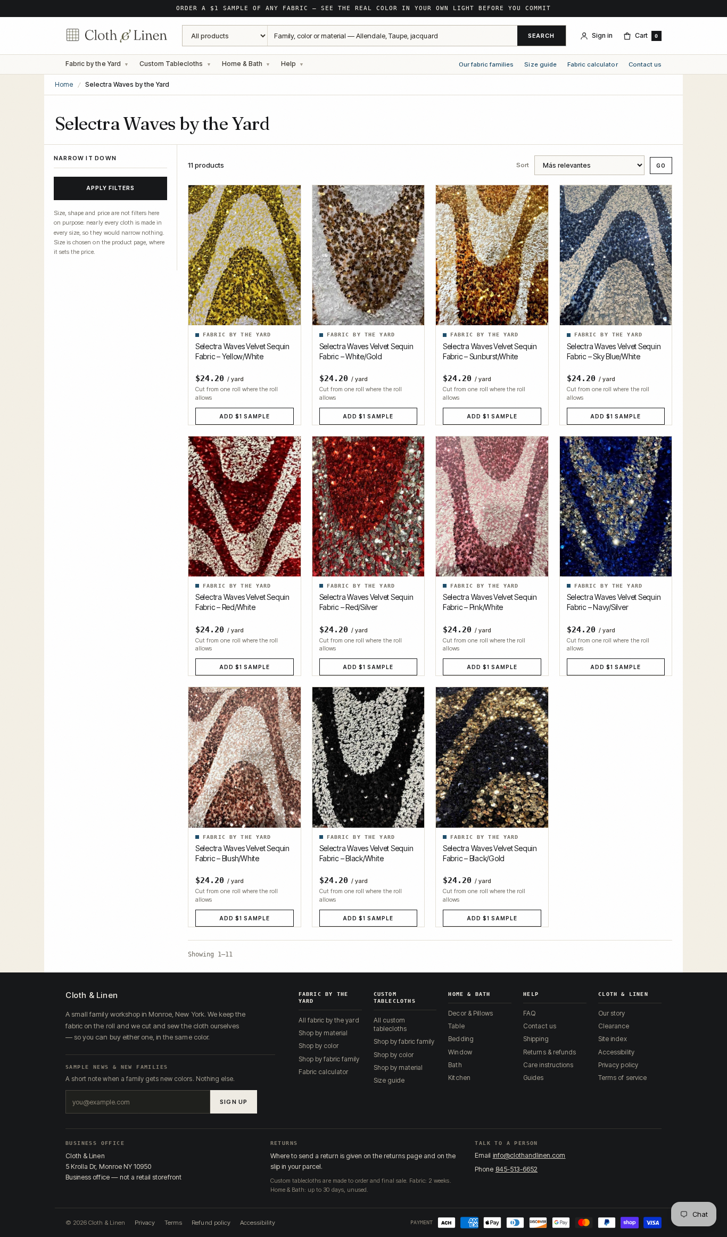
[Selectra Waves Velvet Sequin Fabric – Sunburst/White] (492, 255)
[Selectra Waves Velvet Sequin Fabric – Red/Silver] (368, 506)
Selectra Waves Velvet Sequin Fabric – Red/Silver (366, 602)
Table (456, 1026)
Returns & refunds (549, 1052)
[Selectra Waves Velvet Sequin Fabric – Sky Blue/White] (616, 255)
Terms (173, 1222)
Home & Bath (242, 64)
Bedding (460, 1039)
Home (64, 84)
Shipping (535, 1039)
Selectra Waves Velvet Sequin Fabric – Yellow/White (242, 351)
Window (460, 1052)
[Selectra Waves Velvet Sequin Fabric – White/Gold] (368, 255)
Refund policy (211, 1222)
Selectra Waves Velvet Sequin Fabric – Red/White (242, 602)
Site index (612, 1039)
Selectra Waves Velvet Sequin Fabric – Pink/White (490, 602)
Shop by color (319, 1046)
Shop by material (323, 1033)
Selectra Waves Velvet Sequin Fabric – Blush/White (242, 853)
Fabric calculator (592, 65)
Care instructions (548, 1065)
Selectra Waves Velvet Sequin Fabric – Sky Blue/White (614, 351)
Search (541, 35)
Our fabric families (486, 65)
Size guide (540, 65)
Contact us (645, 65)
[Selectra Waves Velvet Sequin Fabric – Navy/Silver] (616, 506)
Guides (533, 1078)
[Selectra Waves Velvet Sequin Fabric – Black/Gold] (492, 757)
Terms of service (622, 1078)
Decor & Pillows (470, 1013)
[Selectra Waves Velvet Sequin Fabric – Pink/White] (492, 506)
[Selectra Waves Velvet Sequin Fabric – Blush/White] (244, 757)
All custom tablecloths (390, 1024)
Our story (611, 1013)
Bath (454, 1065)
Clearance (613, 1026)
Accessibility (616, 1052)
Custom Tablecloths (171, 64)
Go (661, 165)
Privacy (145, 1222)
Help (288, 64)
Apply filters (110, 188)
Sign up (233, 1102)
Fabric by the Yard (93, 64)
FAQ (529, 1013)
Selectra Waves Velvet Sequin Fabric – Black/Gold (490, 853)
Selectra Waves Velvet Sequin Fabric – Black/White (366, 853)
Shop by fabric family (329, 1059)
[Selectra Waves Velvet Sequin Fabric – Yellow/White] (244, 255)
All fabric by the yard (329, 1020)
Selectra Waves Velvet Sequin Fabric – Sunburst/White (490, 351)
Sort (522, 165)
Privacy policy (618, 1065)
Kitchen (459, 1078)
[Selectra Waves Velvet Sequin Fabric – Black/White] (368, 757)
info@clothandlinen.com (529, 1155)
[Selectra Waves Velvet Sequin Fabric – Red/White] (244, 506)
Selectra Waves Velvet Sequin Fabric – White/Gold (366, 351)
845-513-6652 (516, 1169)
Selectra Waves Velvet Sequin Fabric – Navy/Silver (614, 602)
